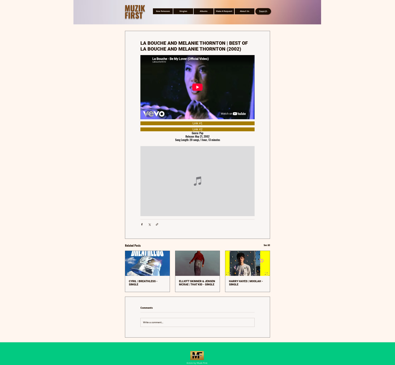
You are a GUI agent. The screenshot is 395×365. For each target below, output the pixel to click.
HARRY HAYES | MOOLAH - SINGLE (246, 283)
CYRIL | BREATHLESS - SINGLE (143, 283)
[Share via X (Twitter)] (149, 224)
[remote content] (197, 123)
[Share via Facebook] (141, 224)
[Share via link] (157, 224)
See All (267, 245)
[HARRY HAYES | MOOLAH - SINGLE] (247, 263)
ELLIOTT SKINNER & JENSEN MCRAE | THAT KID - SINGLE (197, 283)
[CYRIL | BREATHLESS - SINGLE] (147, 263)
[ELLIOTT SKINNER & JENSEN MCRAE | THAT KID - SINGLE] (197, 263)
